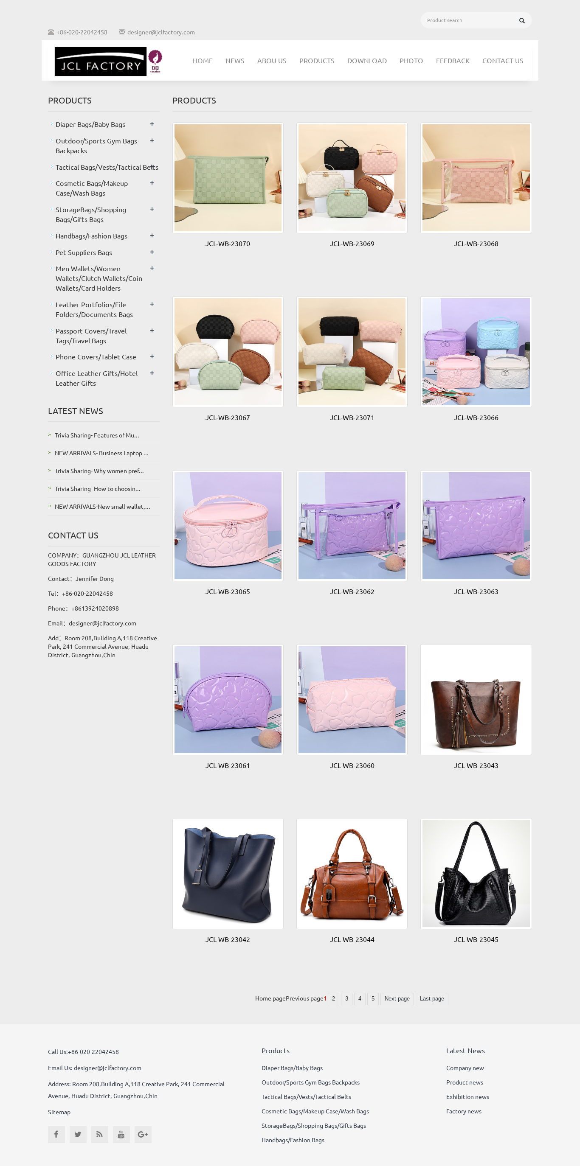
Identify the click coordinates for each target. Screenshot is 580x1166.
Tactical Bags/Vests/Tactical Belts (107, 167)
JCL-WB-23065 (228, 591)
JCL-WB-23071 (352, 417)
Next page (397, 998)
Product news (464, 1082)
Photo (411, 60)
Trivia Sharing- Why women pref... (99, 470)
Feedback (453, 60)
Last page (432, 998)
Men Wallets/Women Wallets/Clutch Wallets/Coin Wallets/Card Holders (99, 278)
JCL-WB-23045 (476, 939)
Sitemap (59, 1112)
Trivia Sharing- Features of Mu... (97, 435)
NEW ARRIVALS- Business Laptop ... (102, 453)
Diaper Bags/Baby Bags (90, 124)
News (235, 60)
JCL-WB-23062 (352, 591)
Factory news (463, 1111)
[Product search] (522, 20)
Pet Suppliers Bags (84, 252)
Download (367, 60)
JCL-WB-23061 (228, 765)
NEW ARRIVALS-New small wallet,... (102, 506)
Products (317, 60)
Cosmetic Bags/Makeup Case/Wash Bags (315, 1111)
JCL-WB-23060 (352, 765)
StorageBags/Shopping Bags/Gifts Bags (314, 1125)
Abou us (272, 60)
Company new (465, 1067)
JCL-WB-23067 (228, 417)
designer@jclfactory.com (161, 32)
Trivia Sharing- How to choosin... (98, 488)
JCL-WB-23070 (228, 243)
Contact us (503, 60)
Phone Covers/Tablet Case (96, 356)
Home (203, 60)
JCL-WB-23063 (476, 591)
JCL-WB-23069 (352, 243)
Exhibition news (467, 1096)
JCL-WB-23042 (228, 939)
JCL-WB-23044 (352, 939)
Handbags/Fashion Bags (91, 235)
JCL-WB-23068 (476, 243)
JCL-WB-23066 (476, 417)
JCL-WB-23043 (476, 765)
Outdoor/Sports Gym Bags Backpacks (311, 1082)
